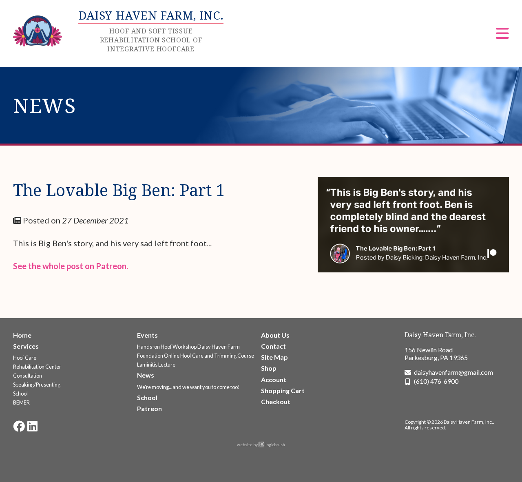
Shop (268, 368)
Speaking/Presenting (36, 384)
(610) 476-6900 (436, 381)
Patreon (149, 408)
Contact (273, 346)
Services (26, 346)
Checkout (275, 401)
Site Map (274, 357)
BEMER (21, 402)
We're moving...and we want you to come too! (188, 387)
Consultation (27, 375)
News (145, 375)
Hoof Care (24, 357)
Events (147, 335)
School (20, 393)
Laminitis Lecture (156, 364)
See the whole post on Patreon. (70, 266)
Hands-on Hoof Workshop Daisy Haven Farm (188, 346)
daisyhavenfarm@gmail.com (453, 372)
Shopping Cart (283, 390)
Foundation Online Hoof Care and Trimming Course (195, 355)
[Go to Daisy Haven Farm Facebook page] (19, 426)
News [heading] (44, 105)
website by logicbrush (261, 444)
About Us (275, 335)
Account (273, 379)
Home (22, 335)
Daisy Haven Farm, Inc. (440, 334)
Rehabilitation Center (37, 366)
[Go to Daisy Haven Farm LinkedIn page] (32, 426)
